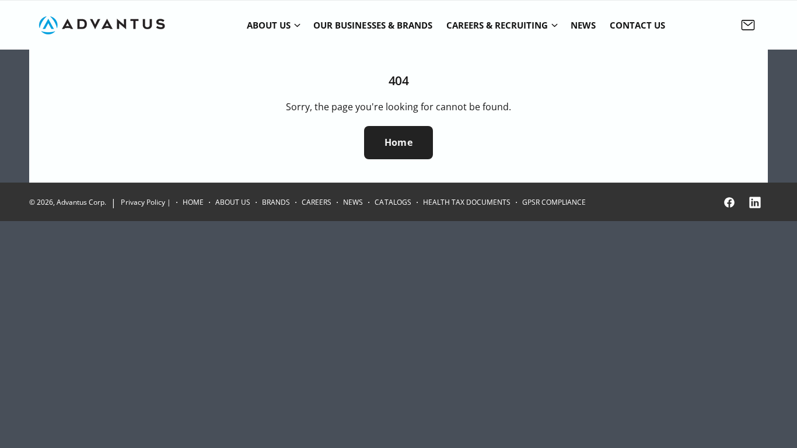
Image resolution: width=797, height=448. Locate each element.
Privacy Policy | (145, 202)
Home (398, 142)
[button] (273, 25)
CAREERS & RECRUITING (497, 25)
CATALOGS (393, 202)
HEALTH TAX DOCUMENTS (467, 202)
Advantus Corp (80, 202)
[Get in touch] (748, 25)
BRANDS (276, 202)
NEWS (353, 202)
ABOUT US (269, 25)
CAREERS (316, 202)
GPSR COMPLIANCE (554, 202)
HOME (193, 202)
